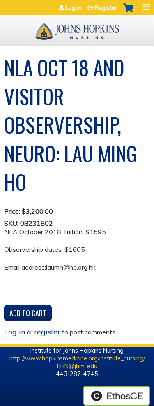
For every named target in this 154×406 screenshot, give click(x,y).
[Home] (77, 28)
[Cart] (128, 12)
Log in (73, 8)
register (47, 331)
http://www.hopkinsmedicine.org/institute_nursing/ (77, 358)
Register (106, 8)
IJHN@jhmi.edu (77, 366)
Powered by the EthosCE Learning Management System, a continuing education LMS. (116, 396)
